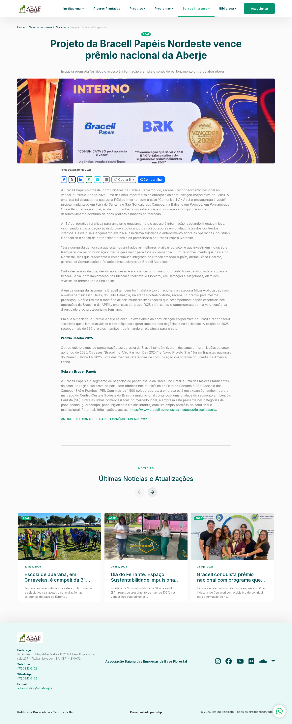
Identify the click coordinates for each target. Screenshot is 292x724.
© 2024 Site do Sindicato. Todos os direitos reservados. (238, 711)
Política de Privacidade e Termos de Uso (45, 712)
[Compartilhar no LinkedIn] (80, 179)
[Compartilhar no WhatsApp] (89, 179)
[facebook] (228, 661)
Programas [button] (163, 8)
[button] (139, 492)
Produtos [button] (136, 8)
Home (21, 27)
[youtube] (240, 661)
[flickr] (251, 661)
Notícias (61, 27)
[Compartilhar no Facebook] (64, 179)
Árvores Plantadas (106, 8)
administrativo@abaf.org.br (34, 688)
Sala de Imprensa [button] (195, 8)
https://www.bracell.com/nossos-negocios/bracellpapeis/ (173, 410)
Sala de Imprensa (40, 27)
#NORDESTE (71, 419)
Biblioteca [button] (226, 8)
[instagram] (218, 661)
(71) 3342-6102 (27, 668)
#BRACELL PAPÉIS (96, 419)
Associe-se (259, 9)
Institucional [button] (72, 8)
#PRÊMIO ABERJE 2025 (130, 419)
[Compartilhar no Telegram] (97, 179)
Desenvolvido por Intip (146, 712)
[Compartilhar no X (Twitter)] (72, 179)
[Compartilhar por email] (106, 179)
